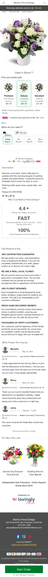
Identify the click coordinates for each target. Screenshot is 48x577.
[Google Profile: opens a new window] (24, 536)
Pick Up (23, 132)
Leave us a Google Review (24, 544)
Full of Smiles (25, 387)
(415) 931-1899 (24, 525)
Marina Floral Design (24, 3)
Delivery (8, 134)
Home (4, 11)
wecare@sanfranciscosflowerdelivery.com (24, 527)
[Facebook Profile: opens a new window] (18, 536)
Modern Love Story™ (28, 415)
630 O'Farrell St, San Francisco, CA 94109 (24, 522)
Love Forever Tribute (28, 356)
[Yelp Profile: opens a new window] (30, 536)
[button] (42, 571)
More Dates (40, 140)
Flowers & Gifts (14, 11)
